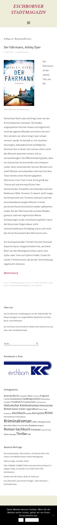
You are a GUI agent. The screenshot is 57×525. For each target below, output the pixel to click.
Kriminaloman (20, 417)
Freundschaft (29, 402)
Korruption (38, 413)
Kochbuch (18, 413)
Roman (9, 429)
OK (21, 520)
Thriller (21, 433)
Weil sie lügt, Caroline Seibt (16, 461)
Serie (6, 434)
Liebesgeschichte (43, 422)
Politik (14, 425)
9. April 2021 (8, 52)
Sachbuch (22, 429)
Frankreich (16, 401)
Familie (6, 399)
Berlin (16, 395)
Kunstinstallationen (24, 285)
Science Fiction (46, 430)
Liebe (34, 421)
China (29, 395)
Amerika (8, 395)
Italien (22, 408)
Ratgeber (41, 426)
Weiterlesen (11, 272)
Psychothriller (22, 425)
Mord (10, 425)
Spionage (12, 434)
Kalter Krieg (43, 409)
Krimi (49, 413)
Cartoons (23, 396)
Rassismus (33, 425)
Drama (37, 396)
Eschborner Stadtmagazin (28, 9)
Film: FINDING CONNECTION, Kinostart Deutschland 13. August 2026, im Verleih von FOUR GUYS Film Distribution (28, 468)
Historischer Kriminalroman (21, 405)
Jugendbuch (32, 408)
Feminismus (45, 399)
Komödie (29, 413)
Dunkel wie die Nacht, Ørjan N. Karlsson (21, 476)
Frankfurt (7, 402)
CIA (34, 396)
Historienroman (40, 402)
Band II (38, 282)
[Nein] (53, 515)
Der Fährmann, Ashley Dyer (22, 47)
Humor (15, 408)
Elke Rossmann (23, 52)
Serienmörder (37, 285)
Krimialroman (9, 417)
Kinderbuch (8, 413)
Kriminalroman (18, 421)
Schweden (36, 429)
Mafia (6, 425)
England (44, 395)
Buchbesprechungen (18, 282)
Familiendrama (16, 399)
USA (29, 434)
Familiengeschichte (31, 398)
